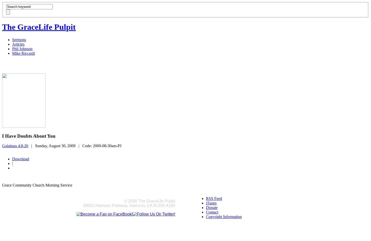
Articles (18, 44)
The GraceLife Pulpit (39, 27)
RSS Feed (214, 198)
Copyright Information (224, 217)
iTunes (211, 203)
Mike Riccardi (23, 53)
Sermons (19, 40)
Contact (212, 212)
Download (20, 159)
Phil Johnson (22, 49)
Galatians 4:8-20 (15, 146)
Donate (212, 207)
